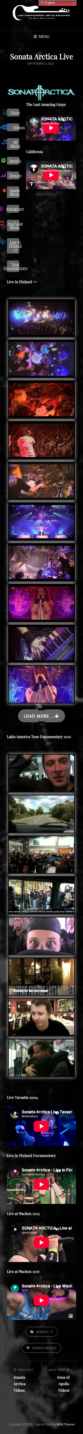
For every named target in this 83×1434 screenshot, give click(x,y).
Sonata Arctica (44, 1348)
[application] (51, 128)
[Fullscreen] (69, 120)
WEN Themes (65, 1424)
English (49, 2)
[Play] (34, 120)
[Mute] (64, 120)
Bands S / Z (44, 1332)
